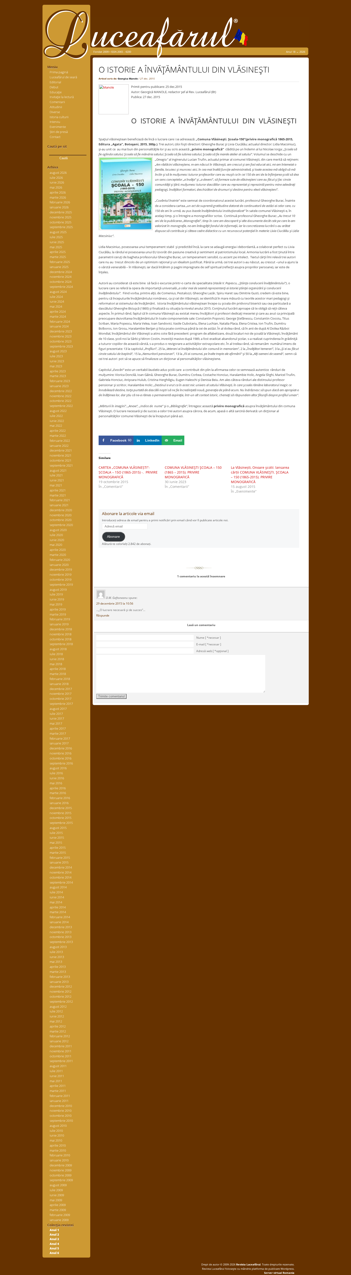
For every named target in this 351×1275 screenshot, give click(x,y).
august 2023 (58, 351)
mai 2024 (56, 306)
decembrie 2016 (61, 748)
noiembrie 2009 (60, 1170)
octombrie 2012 (60, 996)
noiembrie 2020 (60, 515)
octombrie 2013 (60, 937)
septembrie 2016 (61, 763)
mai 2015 (56, 842)
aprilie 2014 (58, 907)
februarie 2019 (60, 619)
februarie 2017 (60, 738)
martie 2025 (58, 257)
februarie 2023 (60, 381)
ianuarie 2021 (59, 505)
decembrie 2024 (61, 272)
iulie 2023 (56, 356)
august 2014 (58, 887)
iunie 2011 (57, 1076)
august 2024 (58, 292)
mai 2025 (56, 247)
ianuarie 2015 (59, 862)
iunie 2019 (57, 599)
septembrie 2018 (61, 644)
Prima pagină (59, 72)
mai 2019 (56, 604)
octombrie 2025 (60, 222)
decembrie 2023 (61, 331)
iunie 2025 (57, 242)
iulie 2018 (56, 654)
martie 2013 (58, 971)
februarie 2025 (60, 262)
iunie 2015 (57, 837)
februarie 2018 (60, 679)
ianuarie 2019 (59, 624)
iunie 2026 (57, 182)
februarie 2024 (60, 321)
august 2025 (58, 232)
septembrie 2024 (61, 287)
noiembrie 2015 (60, 813)
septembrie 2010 (61, 1120)
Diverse (55, 112)
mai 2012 (56, 1021)
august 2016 (58, 768)
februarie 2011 (60, 1096)
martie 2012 (58, 1031)
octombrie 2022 (60, 401)
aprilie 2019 (58, 609)
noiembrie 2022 (60, 396)
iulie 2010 (56, 1130)
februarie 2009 (60, 1215)
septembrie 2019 (61, 584)
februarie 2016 (60, 798)
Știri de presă (59, 132)
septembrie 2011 (61, 1061)
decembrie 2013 (61, 927)
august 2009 (58, 1185)
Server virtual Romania (279, 1273)
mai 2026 (56, 187)
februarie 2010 (60, 1155)
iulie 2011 (56, 1071)
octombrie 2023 (60, 341)
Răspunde (102, 615)
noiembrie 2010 (60, 1110)
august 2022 (58, 411)
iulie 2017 (56, 713)
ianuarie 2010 (59, 1160)
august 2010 (58, 1125)
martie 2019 (58, 614)
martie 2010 (58, 1150)
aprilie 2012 (58, 1026)
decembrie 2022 (61, 391)
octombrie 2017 (60, 698)
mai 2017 (56, 723)
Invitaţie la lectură (62, 97)
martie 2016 (58, 793)
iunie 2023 (57, 361)
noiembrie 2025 (60, 217)
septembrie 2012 (61, 1001)
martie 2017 (58, 733)
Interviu (55, 122)
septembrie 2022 (61, 406)
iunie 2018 (57, 659)
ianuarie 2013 (59, 982)
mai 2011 (56, 1081)
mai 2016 (56, 783)
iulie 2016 (56, 773)
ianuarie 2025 (59, 267)
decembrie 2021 (61, 450)
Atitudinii (56, 107)
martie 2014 (58, 912)
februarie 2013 (60, 977)
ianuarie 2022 (59, 445)
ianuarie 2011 (59, 1101)
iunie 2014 (57, 897)
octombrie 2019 (60, 579)
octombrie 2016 (60, 758)
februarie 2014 (60, 917)
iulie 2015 (56, 833)
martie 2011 (58, 1091)
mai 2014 (56, 902)
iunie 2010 (57, 1135)
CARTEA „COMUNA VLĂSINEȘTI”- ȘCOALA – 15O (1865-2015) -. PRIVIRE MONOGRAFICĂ (128, 472)
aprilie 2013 (58, 966)
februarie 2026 (60, 202)
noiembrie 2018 (60, 634)
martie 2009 (58, 1210)
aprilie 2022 (58, 430)
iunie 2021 (57, 480)
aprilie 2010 (58, 1145)
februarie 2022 (60, 440)
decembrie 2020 (61, 510)
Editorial (55, 82)
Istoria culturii (59, 117)
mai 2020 (56, 545)
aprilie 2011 (58, 1086)
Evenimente (58, 127)
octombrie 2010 (60, 1115)
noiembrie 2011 (60, 1051)
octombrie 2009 (60, 1175)
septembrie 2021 (61, 465)
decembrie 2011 (61, 1046)
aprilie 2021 (58, 490)
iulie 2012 (56, 1011)
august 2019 (58, 589)
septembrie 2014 (61, 882)
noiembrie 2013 (60, 932)
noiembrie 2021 (60, 455)
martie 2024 (58, 316)
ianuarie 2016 (59, 803)
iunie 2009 (57, 1195)
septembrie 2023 (61, 346)
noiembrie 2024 (60, 276)
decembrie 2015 (61, 808)
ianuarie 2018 (59, 684)
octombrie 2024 (60, 281)
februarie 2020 (60, 560)
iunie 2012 (57, 1016)
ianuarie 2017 (59, 743)
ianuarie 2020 (59, 565)
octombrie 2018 (60, 639)
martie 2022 (58, 435)
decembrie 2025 (61, 212)
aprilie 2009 (58, 1205)
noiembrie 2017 (60, 693)
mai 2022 (56, 425)
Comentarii (57, 102)
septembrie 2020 (61, 525)
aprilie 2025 (58, 252)
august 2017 (58, 708)
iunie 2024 (57, 301)
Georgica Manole (128, 78)
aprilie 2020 (58, 550)
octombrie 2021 (60, 460)
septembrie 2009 (61, 1180)
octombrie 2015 (60, 818)
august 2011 (58, 1066)
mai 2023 (56, 366)
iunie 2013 (57, 957)
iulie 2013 (56, 952)
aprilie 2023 (58, 371)
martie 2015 (58, 852)
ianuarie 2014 (59, 922)
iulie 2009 (56, 1190)
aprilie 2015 (58, 847)
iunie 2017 (57, 718)
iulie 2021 (56, 475)
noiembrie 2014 (60, 872)
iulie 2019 (56, 594)
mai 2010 (56, 1140)
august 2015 (58, 828)
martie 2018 (58, 674)
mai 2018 (56, 664)
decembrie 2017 (61, 689)
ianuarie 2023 (59, 386)
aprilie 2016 (58, 788)
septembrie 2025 (61, 227)
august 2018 (58, 649)
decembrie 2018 (61, 629)
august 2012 (58, 1006)
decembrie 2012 (61, 986)
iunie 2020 (57, 540)
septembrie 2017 (61, 703)
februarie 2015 (60, 857)
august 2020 (58, 530)
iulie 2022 (56, 416)
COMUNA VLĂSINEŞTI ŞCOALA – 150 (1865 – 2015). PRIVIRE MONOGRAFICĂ (193, 472)
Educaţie (56, 92)
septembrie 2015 (61, 823)
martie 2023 (58, 376)
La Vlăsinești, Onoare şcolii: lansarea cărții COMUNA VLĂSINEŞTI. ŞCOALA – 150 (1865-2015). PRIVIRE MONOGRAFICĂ (260, 474)
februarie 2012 (60, 1036)
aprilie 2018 (58, 669)
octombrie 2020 (60, 520)
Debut (54, 87)
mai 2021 (56, 485)
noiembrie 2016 (60, 753)
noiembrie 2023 (60, 336)
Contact (55, 137)
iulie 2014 (56, 892)
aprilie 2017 (58, 728)
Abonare (113, 536)
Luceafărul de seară (63, 77)
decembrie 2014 (61, 867)
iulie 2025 (56, 237)
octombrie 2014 (60, 877)
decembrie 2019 (61, 569)
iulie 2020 (56, 535)
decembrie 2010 (61, 1106)
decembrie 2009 (61, 1165)
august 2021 (58, 470)
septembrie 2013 (61, 942)
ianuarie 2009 (59, 1220)
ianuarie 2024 (59, 326)
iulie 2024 (56, 297)
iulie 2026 (56, 177)
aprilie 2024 (58, 311)
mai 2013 (56, 961)
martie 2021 (58, 495)
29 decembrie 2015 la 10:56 (114, 603)
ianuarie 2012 (59, 1041)
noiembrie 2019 (60, 574)
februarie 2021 (60, 500)
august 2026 (58, 172)
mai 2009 (56, 1200)
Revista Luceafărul (248, 1264)
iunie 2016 (57, 778)
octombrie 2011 (60, 1056)
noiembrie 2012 (60, 991)
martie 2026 (58, 197)
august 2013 (58, 947)
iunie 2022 (57, 421)
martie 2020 (58, 555)
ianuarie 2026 (59, 207)
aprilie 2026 (58, 192)
